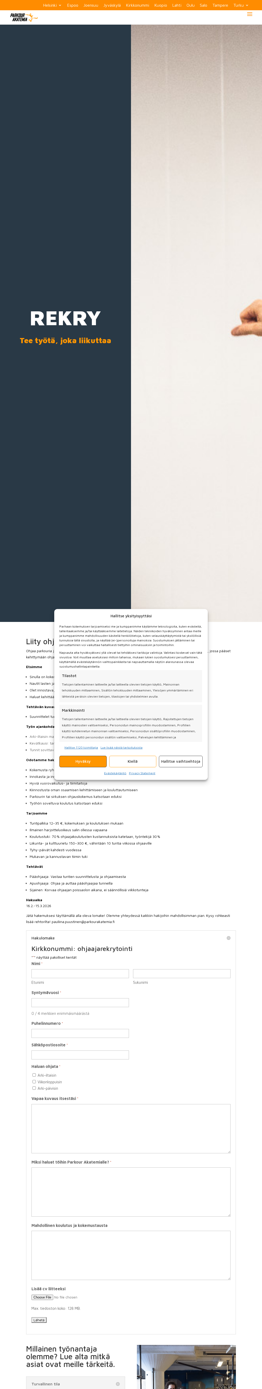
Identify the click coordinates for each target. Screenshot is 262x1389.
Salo (203, 5)
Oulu (191, 5)
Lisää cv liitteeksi (48, 1288)
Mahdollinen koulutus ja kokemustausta (69, 1225)
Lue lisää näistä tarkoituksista (122, 747)
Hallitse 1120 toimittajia (81, 747)
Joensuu (90, 5)
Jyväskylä (112, 5)
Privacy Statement (142, 773)
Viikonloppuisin (50, 1082)
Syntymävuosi (46, 992)
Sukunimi (140, 982)
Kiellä (133, 761)
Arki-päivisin (48, 1088)
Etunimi (37, 982)
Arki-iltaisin (47, 1075)
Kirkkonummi (137, 5)
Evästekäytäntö (115, 773)
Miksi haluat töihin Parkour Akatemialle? (71, 1162)
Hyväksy (83, 761)
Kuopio (160, 5)
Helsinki (50, 5)
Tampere (220, 5)
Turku (238, 5)
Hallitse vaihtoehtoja (180, 761)
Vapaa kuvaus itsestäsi (54, 1098)
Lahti (176, 5)
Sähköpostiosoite (49, 1045)
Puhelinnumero (47, 1023)
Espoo (72, 5)
